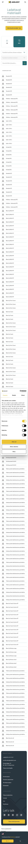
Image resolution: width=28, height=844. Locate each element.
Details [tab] (14, 395)
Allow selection (14, 446)
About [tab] (23, 395)
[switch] (24, 426)
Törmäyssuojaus (7, 782)
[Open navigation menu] (2, 2)
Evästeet (3, 831)
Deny (14, 451)
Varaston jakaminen (8, 779)
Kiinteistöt (6, 785)
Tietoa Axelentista (7, 795)
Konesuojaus (6, 776)
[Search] (25, 2)
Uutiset (5, 798)
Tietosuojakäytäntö (6, 828)
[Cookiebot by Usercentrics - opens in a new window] (20, 391)
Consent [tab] (5, 395)
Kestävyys (5, 804)
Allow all (14, 441)
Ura (4, 801)
